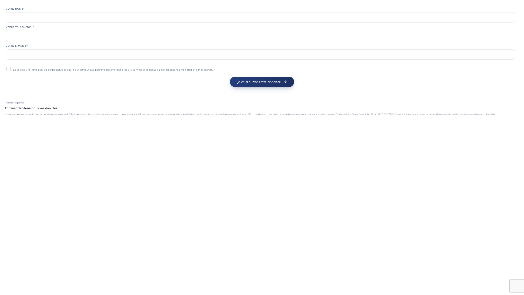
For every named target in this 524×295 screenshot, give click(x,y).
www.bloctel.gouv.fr (304, 114)
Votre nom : (14, 8)
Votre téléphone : (19, 27)
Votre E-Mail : (16, 45)
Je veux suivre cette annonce (259, 82)
